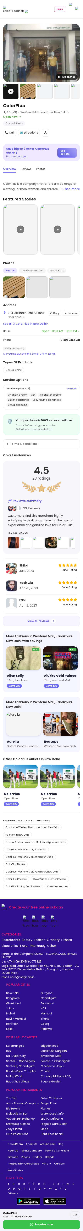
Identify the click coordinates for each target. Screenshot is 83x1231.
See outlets (64, 152)
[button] (11, 91)
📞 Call (9, 133)
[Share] (45, 133)
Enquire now (44, 1224)
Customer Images (32, 270)
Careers (59, 1163)
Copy (56, 313)
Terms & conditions (23, 444)
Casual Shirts (14, 370)
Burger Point (49, 1103)
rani (22, 600)
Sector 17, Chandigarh (55, 1061)
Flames (45, 1108)
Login (60, 9)
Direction (73, 313)
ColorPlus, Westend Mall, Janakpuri (26, 849)
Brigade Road (49, 1046)
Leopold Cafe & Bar (54, 1124)
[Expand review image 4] (51, 542)
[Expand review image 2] (26, 542)
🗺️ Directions (29, 133)
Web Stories (15, 1170)
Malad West (14, 1076)
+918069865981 (69, 340)
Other (51, 945)
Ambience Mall (51, 1056)
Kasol (9, 1029)
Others (13, 1193)
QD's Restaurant (17, 1134)
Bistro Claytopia (51, 1098)
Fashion (39, 940)
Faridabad (47, 1003)
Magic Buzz (57, 270)
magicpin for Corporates (23, 1163)
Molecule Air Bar (16, 1114)
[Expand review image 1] (13, 542)
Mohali (10, 1013)
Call (75, 1214)
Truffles (11, 1098)
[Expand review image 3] (38, 542)
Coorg (45, 1024)
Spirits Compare (31, 1150)
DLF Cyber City (16, 1056)
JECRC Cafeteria (52, 1119)
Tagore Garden (51, 1081)
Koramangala (15, 1046)
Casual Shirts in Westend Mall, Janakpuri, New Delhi (36, 842)
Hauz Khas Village (17, 1081)
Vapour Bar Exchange (20, 1119)
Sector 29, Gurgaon (54, 1051)
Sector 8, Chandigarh (20, 1061)
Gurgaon (47, 993)
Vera (45, 1163)
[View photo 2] (28, 91)
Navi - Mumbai (16, 1019)
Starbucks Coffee (18, 1124)
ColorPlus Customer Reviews (50, 879)
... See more (71, 189)
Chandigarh (49, 998)
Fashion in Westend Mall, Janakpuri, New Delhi (32, 827)
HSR (8, 1051)
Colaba (45, 1071)
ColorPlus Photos (15, 864)
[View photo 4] (61, 91)
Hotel (24, 945)
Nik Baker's (13, 1108)
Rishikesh (12, 1024)
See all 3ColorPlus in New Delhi (25, 324)
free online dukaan (47, 907)
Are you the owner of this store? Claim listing (29, 353)
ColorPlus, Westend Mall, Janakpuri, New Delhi (32, 871)
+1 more (72, 388)
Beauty (27, 940)
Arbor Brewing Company (22, 1103)
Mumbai (46, 1013)
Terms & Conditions (57, 1150)
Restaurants (11, 940)
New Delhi (12, 993)
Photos (10, 270)
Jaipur (10, 1008)
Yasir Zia (26, 583)
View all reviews (38, 621)
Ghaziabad (13, 1003)
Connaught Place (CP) (56, 1076)
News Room (15, 1144)
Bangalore (13, 998)
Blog (60, 1144)
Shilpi (23, 565)
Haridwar (46, 1029)
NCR (43, 1008)
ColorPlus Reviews (16, 879)
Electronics (10, 945)
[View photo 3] (45, 91)
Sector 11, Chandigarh (20, 1066)
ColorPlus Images (57, 886)
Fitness (66, 940)
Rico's (44, 1129)
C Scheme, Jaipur (52, 1066)
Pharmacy (38, 945)
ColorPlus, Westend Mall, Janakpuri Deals (29, 857)
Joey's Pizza (14, 1129)
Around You (47, 1144)
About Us (31, 1144)
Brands (49, 1157)
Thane (45, 1019)
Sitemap (13, 1157)
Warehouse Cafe (52, 1114)
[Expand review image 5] (63, 542)
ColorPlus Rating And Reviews (23, 886)
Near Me (13, 1150)
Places (25, 1157)
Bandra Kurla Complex (21, 1071)
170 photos (68, 77)
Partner (37, 1157)
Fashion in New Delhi (17, 834)
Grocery (53, 940)
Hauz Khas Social (52, 1134)
